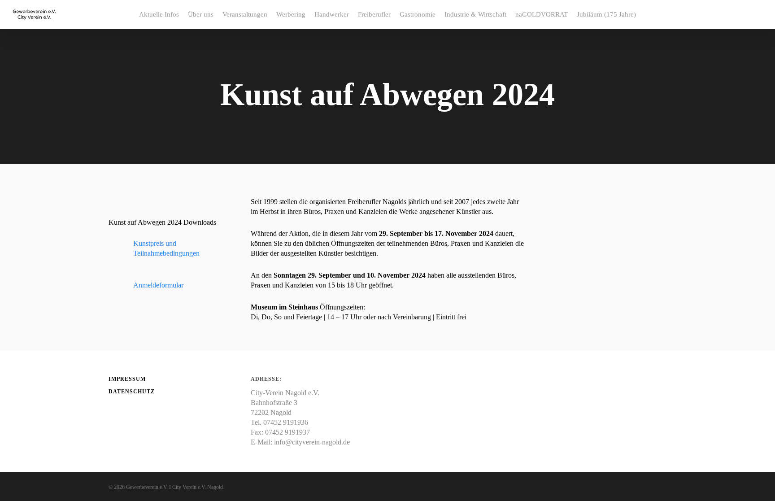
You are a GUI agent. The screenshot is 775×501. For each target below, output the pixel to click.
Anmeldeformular (158, 285)
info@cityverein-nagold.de (312, 442)
